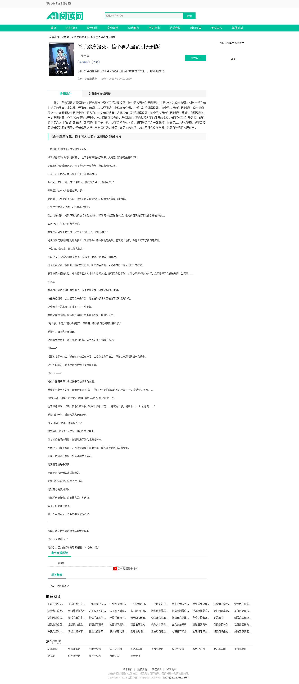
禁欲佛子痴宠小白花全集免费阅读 (65, 610)
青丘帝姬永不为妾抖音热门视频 (85, 631)
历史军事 (154, 27)
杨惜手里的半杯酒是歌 (122, 617)
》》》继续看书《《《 (128, 568)
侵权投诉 (157, 669)
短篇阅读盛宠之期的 (224, 631)
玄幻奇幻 (71, 27)
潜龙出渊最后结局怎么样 (164, 610)
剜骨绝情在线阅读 (244, 617)
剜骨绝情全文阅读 (202, 617)
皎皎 (51, 586)
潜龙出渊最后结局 (181, 610)
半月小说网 (240, 649)
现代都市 (133, 27)
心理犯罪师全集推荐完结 (206, 631)
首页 (53, 27)
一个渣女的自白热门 (162, 603)
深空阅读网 (74, 655)
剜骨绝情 (218, 617)
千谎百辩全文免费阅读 (101, 603)
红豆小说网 (95, 655)
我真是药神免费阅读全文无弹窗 (251, 624)
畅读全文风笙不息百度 (163, 617)
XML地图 (171, 669)
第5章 (61, 563)
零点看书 (135, 655)
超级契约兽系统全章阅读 (81, 624)
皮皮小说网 (178, 649)
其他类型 (237, 27)
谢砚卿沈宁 (63, 586)
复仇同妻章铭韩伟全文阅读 (248, 610)
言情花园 (54, 37)
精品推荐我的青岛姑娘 (142, 624)
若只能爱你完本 (76, 610)
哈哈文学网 (95, 649)
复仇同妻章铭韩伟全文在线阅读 (230, 610)
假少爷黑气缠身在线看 (122, 631)
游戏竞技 (175, 27)
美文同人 (216, 27)
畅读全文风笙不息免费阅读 (186, 617)
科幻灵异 (195, 27)
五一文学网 (116, 649)
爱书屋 (51, 655)
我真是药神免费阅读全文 (227, 624)
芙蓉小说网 (157, 649)
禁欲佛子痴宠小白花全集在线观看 (232, 603)
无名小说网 (136, 649)
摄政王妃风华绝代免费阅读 (207, 624)
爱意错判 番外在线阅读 (142, 631)
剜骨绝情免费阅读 (57, 624)
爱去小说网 (220, 649)
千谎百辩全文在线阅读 (59, 603)
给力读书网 (74, 649)
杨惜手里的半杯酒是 (100, 617)
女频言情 (112, 27)
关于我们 (128, 669)
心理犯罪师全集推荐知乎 (185, 631)
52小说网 (52, 649)
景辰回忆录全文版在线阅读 (145, 617)
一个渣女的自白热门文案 (143, 603)
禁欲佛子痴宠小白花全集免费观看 (252, 603)
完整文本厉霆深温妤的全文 (165, 624)
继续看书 (196, 57)
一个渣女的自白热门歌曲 (123, 603)
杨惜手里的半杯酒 (78, 617)
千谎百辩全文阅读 (78, 603)
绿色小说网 (199, 649)
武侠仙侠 (92, 27)
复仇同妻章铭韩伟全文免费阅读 (64, 617)
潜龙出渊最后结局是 (204, 610)
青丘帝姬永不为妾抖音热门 (103, 631)
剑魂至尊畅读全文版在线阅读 (250, 631)
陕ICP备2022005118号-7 (176, 677)
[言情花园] (65, 15)
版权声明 (142, 669)
